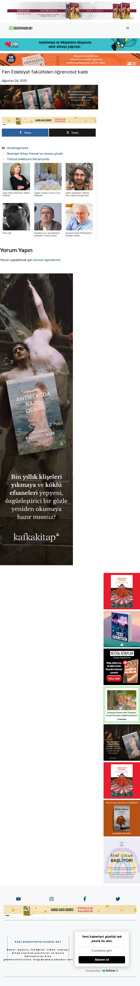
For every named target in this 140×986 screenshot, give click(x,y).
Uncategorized (17, 148)
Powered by (93, 970)
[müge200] (122, 684)
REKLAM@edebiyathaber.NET (38, 942)
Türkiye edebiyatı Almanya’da (28, 159)
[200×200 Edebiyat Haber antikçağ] (122, 759)
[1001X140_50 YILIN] (71, 19)
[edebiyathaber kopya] (70, 65)
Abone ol (102, 959)
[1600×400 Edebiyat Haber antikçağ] (49, 108)
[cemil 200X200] (122, 722)
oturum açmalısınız (47, 260)
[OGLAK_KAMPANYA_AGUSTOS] (122, 608)
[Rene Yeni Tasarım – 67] (122, 882)
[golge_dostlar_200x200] (122, 646)
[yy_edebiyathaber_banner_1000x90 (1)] (49, 124)
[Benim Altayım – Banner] (122, 835)
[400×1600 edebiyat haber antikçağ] (36, 564)
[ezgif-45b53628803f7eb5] (70, 50)
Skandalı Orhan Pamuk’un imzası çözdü (35, 153)
